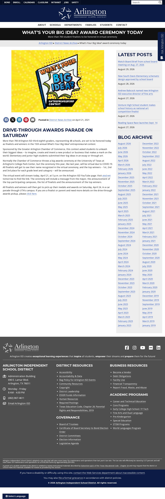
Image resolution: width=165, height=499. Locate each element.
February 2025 (125, 219)
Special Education (122, 420)
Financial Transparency (125, 383)
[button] (160, 2)
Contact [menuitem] (121, 24)
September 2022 (151, 156)
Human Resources (68, 399)
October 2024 (125, 236)
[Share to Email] (32, 120)
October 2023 (125, 287)
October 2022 (149, 152)
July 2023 (122, 300)
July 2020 (146, 266)
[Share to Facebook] (6, 120)
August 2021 (148, 211)
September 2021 (151, 207)
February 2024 (125, 270)
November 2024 (126, 232)
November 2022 (150, 147)
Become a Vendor (122, 372)
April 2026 (123, 160)
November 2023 (126, 283)
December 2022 (150, 143)
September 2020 (151, 257)
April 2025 (123, 211)
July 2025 (122, 198)
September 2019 (151, 304)
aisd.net (106, 175)
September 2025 (126, 190)
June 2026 (123, 152)
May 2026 (123, 156)
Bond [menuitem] (7, 2)
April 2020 (147, 278)
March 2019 (148, 321)
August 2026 (124, 143)
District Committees (70, 435)
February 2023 (125, 321)
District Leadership (69, 391)
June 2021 (147, 219)
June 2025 (123, 202)
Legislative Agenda (69, 443)
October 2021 (149, 202)
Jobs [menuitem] (66, 2)
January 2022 (149, 190)
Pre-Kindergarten (122, 416)
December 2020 (150, 245)
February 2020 (149, 287)
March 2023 (124, 316)
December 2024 (126, 228)
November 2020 (150, 249)
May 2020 (147, 274)
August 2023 (124, 295)
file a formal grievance (71, 478)
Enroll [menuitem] (17, 2)
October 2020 (149, 253)
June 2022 (147, 168)
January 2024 (124, 274)
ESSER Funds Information (72, 395)
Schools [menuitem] (55, 24)
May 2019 (147, 312)
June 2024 (123, 253)
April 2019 (147, 316)
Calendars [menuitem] (29, 2)
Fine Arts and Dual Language (128, 412)
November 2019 (150, 300)
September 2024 (126, 240)
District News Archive (60, 119)
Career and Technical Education (129, 401)
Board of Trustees (68, 424)
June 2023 (123, 304)
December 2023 (126, 278)
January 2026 (124, 173)
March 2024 (124, 266)
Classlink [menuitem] (43, 2)
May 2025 (123, 207)
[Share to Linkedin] (19, 120)
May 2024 (123, 257)
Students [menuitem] (106, 24)
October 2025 (125, 185)
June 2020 (147, 270)
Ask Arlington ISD (162, 44)
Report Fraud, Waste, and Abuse (130, 387)
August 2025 (124, 194)
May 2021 (147, 223)
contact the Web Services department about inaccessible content (109, 473)
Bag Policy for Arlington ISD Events (77, 379)
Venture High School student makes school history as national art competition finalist (136, 108)
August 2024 (124, 245)
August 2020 (148, 261)
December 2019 (150, 295)
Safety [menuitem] (75, 2)
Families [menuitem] (90, 24)
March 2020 (148, 283)
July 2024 (122, 249)
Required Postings (68, 402)
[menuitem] (127, 347)
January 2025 (124, 223)
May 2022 (147, 173)
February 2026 (125, 168)
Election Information (70, 439)
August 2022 (148, 160)
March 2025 (124, 215)
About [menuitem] (42, 24)
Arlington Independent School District (76, 483)
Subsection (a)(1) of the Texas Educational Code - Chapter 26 (105, 466)
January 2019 (149, 325)
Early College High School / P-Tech (130, 409)
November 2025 (126, 181)
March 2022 (148, 181)
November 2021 (150, 198)
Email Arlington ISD (19, 403)
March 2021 (148, 232)
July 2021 (146, 215)
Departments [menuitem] (73, 24)
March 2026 (124, 164)
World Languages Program (127, 428)
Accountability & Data (70, 376)
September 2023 (126, 291)
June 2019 (147, 308)
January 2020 (149, 291)
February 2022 (149, 185)
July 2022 (146, 164)
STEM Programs (121, 424)
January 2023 (124, 325)
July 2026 (122, 147)
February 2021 (149, 236)
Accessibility (65, 372)
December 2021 (150, 194)
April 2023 (123, 312)
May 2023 (123, 308)
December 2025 (126, 177)
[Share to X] (12, 120)
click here (31, 193)
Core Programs (121, 405)
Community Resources (71, 383)
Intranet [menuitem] (56, 2)
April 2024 (123, 261)
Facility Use (119, 379)
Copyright (64, 387)
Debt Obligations (122, 376)
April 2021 (147, 228)
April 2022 (147, 177)
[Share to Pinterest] (26, 120)
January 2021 (149, 240)
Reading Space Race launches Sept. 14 (137, 122)
